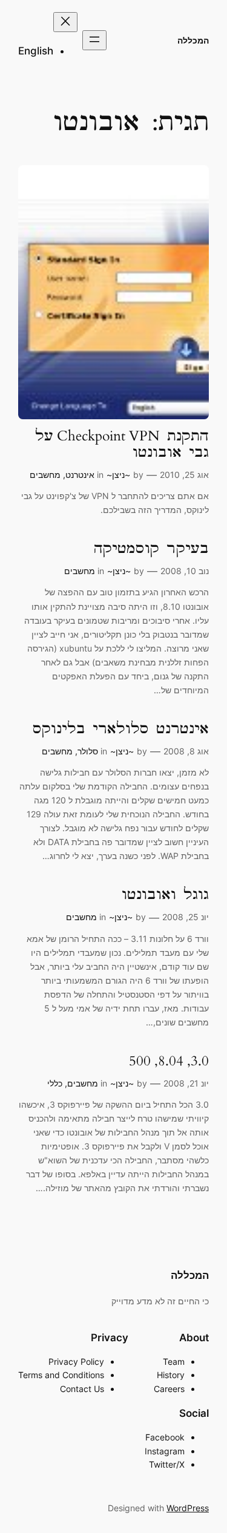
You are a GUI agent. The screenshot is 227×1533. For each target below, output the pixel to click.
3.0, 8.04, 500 (169, 1061)
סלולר (87, 751)
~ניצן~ (118, 474)
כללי (54, 1083)
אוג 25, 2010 (184, 474)
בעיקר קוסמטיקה (151, 549)
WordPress (187, 1508)
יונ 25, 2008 (185, 917)
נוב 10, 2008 (184, 571)
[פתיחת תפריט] (94, 40)
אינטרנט (79, 474)
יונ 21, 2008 (186, 1083)
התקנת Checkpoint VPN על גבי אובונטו (122, 444)
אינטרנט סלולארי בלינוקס (121, 729)
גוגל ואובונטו (165, 895)
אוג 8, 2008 (186, 751)
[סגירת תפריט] (65, 22)
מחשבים (45, 474)
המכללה (193, 40)
